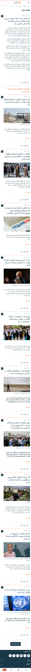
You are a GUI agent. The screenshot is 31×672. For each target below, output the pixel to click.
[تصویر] (18, 670)
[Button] (24, 83)
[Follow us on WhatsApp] (13, 655)
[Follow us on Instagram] (17, 655)
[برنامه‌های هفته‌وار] (11, 670)
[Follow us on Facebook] (28, 655)
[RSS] (10, 655)
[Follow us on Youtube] (21, 655)
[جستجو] (26, 670)
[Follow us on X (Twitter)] (24, 655)
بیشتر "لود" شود (15, 644)
